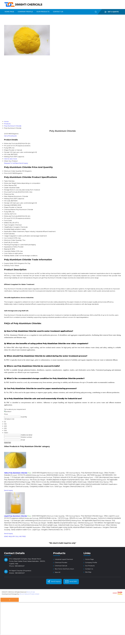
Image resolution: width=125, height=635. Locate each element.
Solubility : (36, 486)
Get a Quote (113, 12)
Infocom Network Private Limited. (29, 594)
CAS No (6, 214)
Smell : (29, 484)
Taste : (88, 480)
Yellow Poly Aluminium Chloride (15, 473)
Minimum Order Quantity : (57, 473)
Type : (67, 486)
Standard (7, 205)
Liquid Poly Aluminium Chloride (15, 516)
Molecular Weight (10, 183)
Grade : (90, 482)
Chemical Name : (83, 473)
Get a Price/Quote (10, 136)
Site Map (88, 572)
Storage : (53, 482)
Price (6, 173)
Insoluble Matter (10, 251)
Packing (7, 244)
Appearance (8, 247)
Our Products (43, 12)
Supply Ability (8, 263)
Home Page (9, 12)
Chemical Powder (61, 562)
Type (6, 225)
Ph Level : (21, 475)
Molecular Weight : (56, 480)
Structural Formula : (61, 477)
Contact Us (58, 12)
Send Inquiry (23, 163)
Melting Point (8, 198)
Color (6, 253)
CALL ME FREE (20, 536)
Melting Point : (97, 477)
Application (8, 231)
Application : (79, 484)
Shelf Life (7, 242)
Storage (7, 190)
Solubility (7, 229)
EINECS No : (84, 486)
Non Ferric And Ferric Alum (64, 569)
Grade (6, 187)
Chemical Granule (61, 566)
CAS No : (65, 475)
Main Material (9, 196)
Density (6, 203)
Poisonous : (27, 480)
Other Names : (85, 525)
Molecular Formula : (45, 475)
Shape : (105, 516)
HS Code (7, 201)
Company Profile (25, 12)
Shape (6, 207)
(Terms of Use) (30, 592)
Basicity (6, 249)
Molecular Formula (10, 216)
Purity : (76, 475)
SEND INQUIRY (9, 536)
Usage (6, 236)
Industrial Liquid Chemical (64, 559)
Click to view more (10, 159)
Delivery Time (9, 265)
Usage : (43, 484)
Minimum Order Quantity (13, 171)
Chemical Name (9, 209)
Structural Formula (10, 192)
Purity (6, 212)
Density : (21, 477)
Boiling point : (99, 523)
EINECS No (8, 223)
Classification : (105, 527)
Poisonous (7, 194)
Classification (8, 227)
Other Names (9, 185)
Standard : (105, 475)
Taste (6, 181)
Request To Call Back (11, 163)
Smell (6, 234)
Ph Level (7, 218)
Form (6, 220)
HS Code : (87, 475)
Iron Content (8, 238)
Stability (6, 255)
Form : (54, 486)
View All (57, 572)
